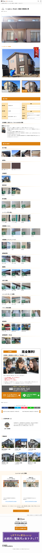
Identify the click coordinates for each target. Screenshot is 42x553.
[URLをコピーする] (37, 408)
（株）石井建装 (7, 428)
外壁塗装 (9, 46)
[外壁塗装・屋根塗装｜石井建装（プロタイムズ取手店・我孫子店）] (3, 1)
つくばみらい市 (5, 11)
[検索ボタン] (38, 1)
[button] (5, 408)
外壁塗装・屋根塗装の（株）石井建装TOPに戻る (33, 515)
